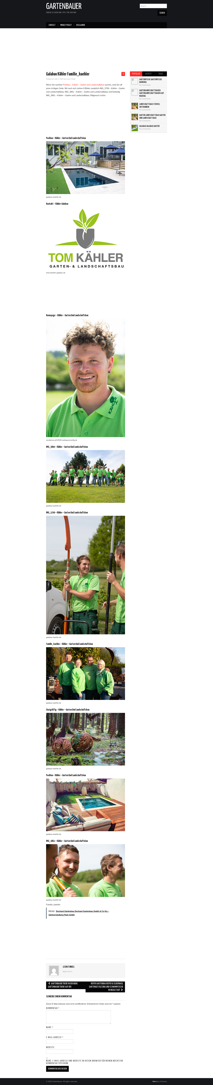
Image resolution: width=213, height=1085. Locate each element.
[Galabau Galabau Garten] (135, 128)
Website (50, 1047)
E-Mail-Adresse (54, 1037)
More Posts (67, 972)
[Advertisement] (106, 45)
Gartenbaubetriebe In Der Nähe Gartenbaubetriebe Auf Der (63, 985)
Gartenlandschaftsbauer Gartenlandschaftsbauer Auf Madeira (151, 93)
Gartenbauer (64, 7)
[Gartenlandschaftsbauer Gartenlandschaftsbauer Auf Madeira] (135, 92)
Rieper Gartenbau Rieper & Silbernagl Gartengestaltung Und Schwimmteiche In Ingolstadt (106, 986)
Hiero (154, 1081)
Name (49, 1027)
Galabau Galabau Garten (149, 126)
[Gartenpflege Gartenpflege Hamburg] (135, 81)
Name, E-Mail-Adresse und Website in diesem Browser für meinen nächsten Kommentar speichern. (84, 1062)
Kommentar (53, 1008)
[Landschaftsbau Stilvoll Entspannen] (135, 106)
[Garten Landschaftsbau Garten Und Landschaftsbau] (135, 117)
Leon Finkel (70, 79)
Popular (136, 74)
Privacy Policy (65, 25)
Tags (160, 74)
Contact (52, 25)
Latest (148, 74)
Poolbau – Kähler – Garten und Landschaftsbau (83, 85)
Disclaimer (80, 25)
